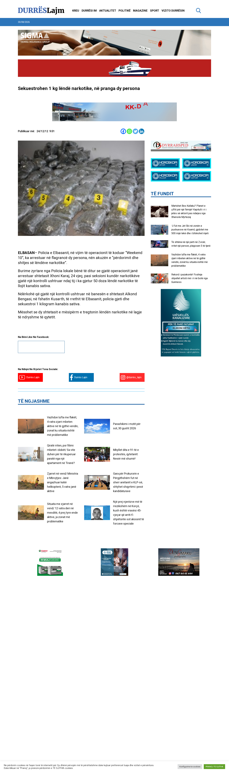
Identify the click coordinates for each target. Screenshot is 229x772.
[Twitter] (135, 131)
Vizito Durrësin (173, 10)
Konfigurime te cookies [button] (189, 766)
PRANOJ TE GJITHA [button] (214, 766)
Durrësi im (89, 10)
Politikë (125, 10)
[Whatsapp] (129, 131)
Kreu (75, 10)
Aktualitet (107, 10)
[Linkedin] (141, 131)
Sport (154, 10)
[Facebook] (123, 131)
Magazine (140, 10)
